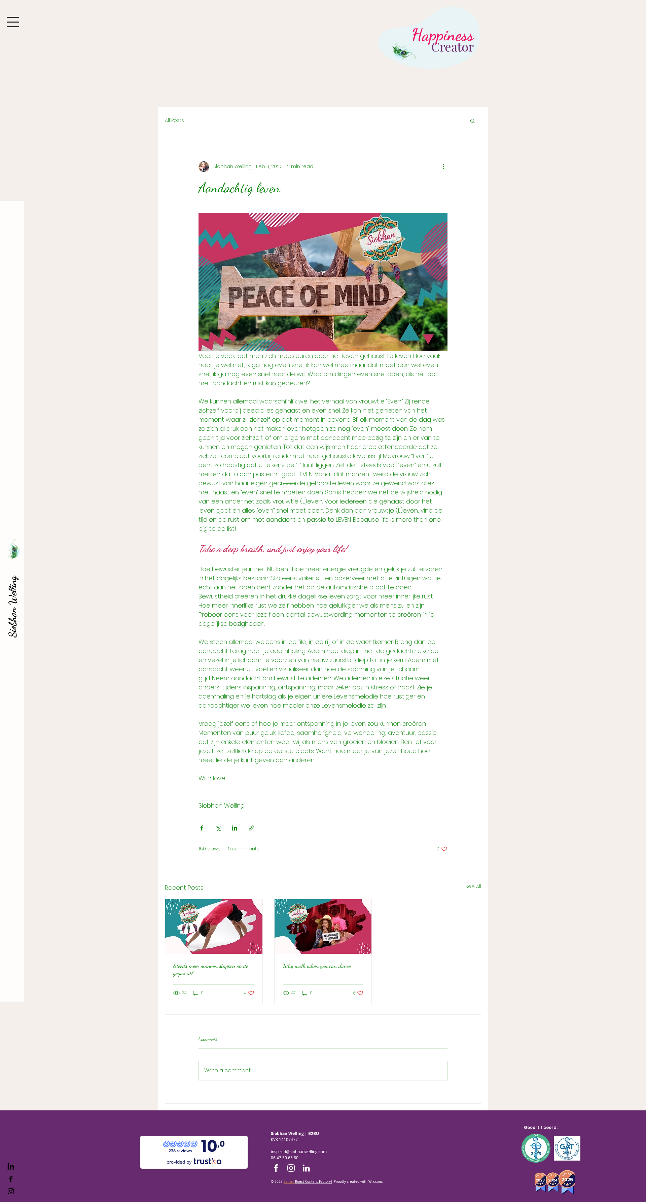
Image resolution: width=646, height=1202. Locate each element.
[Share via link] (251, 828)
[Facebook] (276, 1168)
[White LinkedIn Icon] (306, 1168)
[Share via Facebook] (202, 828)
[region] (427, 45)
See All (473, 886)
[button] (13, 22)
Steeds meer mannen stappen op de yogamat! (210, 969)
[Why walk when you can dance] (323, 926)
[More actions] (443, 167)
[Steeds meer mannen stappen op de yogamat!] (213, 926)
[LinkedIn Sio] (11, 1167)
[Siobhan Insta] (11, 1191)
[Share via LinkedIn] (234, 828)
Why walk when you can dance (317, 965)
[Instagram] (291, 1168)
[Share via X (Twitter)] (218, 828)
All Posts (174, 120)
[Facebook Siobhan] (11, 1179)
